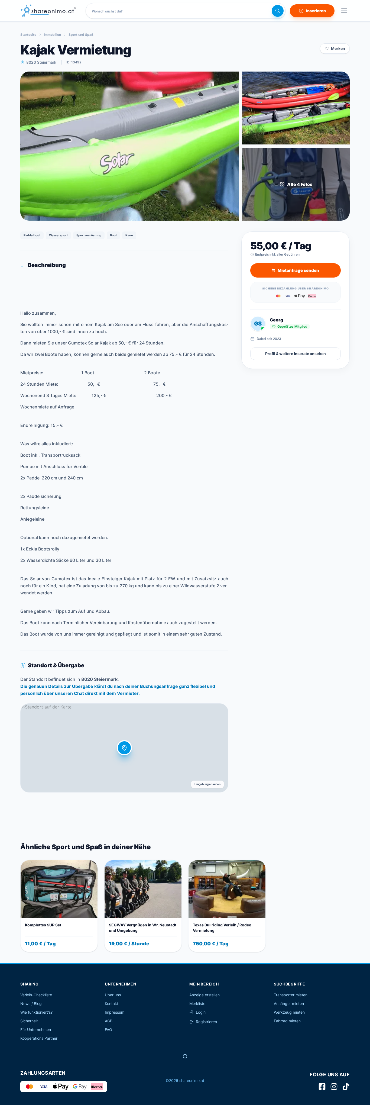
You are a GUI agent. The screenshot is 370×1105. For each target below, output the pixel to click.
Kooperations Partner (38, 1038)
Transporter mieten (290, 995)
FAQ (108, 1029)
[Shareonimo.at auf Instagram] (334, 1086)
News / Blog (31, 1003)
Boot (113, 235)
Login (201, 1012)
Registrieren (206, 1021)
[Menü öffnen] (344, 10)
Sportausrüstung (88, 235)
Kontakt (111, 1003)
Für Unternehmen (35, 1029)
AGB (108, 1021)
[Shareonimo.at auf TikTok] (346, 1086)
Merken (338, 48)
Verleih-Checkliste (36, 995)
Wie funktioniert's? (36, 1012)
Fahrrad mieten (287, 1021)
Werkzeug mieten (289, 1012)
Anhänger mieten (289, 1003)
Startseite (28, 35)
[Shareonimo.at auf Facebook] (322, 1086)
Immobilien (52, 35)
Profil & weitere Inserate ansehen (295, 353)
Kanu (129, 235)
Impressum (114, 1012)
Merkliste (197, 1003)
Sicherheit (29, 1021)
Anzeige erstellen (204, 995)
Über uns (113, 995)
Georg (276, 320)
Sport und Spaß (81, 35)
